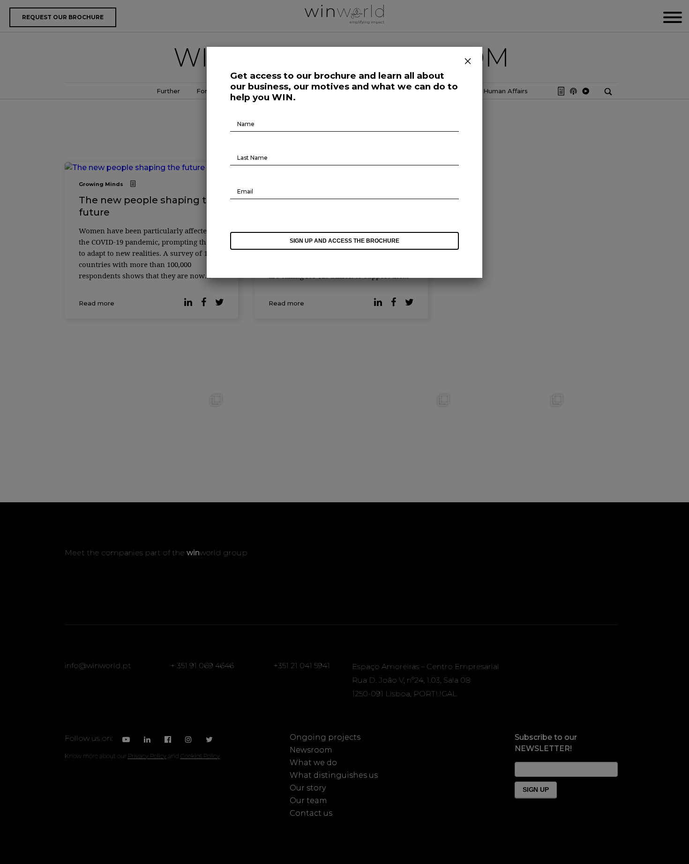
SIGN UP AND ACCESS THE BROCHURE (344, 241)
